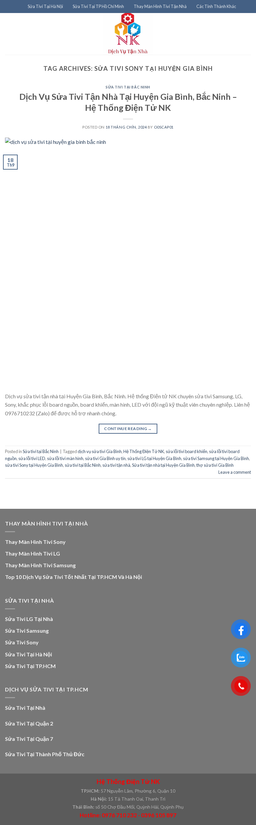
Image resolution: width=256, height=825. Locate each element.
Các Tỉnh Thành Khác (216, 6)
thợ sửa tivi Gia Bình (215, 465)
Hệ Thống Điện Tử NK (143, 451)
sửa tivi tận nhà (116, 465)
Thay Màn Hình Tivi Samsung (40, 565)
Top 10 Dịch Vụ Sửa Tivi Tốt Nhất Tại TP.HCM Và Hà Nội (73, 577)
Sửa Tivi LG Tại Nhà (29, 619)
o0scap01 (164, 127)
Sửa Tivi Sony (22, 642)
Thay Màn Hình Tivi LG (32, 553)
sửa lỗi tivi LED (31, 458)
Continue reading (128, 428)
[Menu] (19, 6)
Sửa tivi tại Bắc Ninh (128, 87)
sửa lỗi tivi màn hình (65, 458)
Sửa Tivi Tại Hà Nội (45, 6)
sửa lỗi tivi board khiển (186, 451)
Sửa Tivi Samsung (27, 630)
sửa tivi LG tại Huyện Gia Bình (154, 458)
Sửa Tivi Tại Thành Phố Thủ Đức (44, 754)
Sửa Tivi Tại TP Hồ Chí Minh (98, 6)
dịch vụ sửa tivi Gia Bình (100, 451)
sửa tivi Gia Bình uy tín (105, 458)
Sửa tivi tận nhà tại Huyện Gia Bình (163, 465)
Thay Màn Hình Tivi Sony (35, 542)
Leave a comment (234, 472)
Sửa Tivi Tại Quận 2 (29, 723)
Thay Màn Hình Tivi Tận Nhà (160, 6)
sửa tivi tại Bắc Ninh (83, 465)
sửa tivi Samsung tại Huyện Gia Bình (216, 458)
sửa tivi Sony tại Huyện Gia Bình (34, 465)
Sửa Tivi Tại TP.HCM (30, 666)
